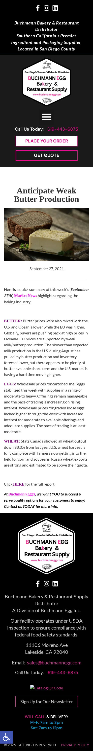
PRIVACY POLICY (75, 745)
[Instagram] (46, 8)
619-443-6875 (62, 129)
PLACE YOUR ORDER (46, 141)
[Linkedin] (55, 8)
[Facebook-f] (37, 8)
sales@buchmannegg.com (54, 662)
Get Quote (46, 155)
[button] (6, 737)
